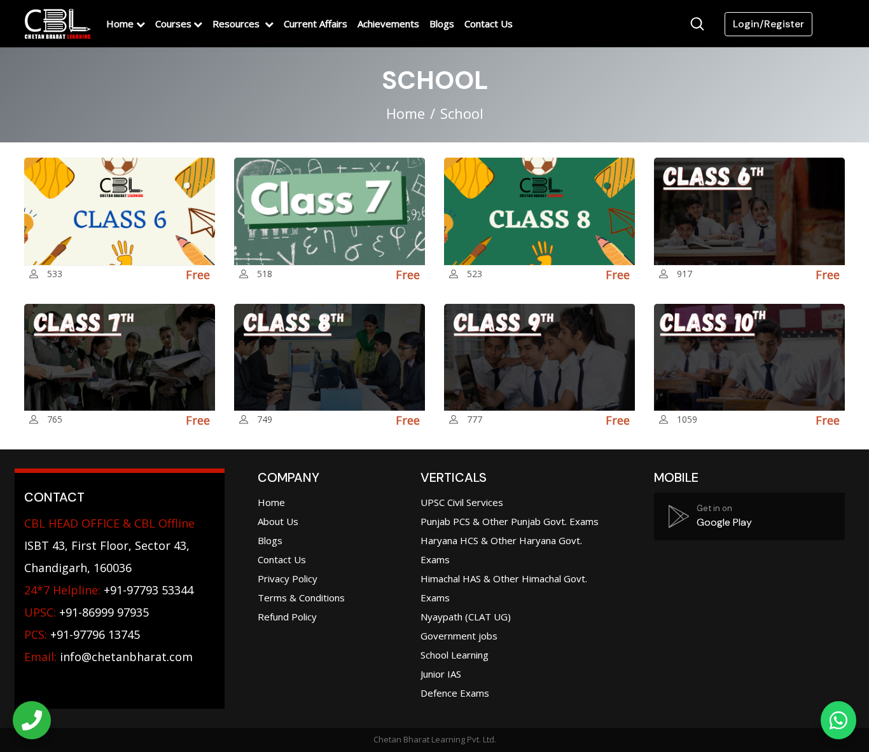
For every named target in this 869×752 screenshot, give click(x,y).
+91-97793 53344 (108, 590)
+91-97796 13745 (82, 634)
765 (54, 419)
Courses (173, 23)
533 (54, 274)
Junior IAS (441, 673)
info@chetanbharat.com (126, 656)
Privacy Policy (287, 578)
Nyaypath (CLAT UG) (466, 616)
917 (684, 274)
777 (474, 419)
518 (264, 274)
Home (120, 23)
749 (264, 419)
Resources (237, 23)
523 (474, 274)
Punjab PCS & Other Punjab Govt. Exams (510, 521)
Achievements (388, 23)
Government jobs (459, 635)
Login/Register (768, 24)
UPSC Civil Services (462, 502)
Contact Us (488, 23)
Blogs (441, 23)
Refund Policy (287, 616)
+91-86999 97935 (86, 612)
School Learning (455, 654)
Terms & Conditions (301, 597)
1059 (687, 419)
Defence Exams (455, 693)
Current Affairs (315, 23)
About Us (278, 521)
